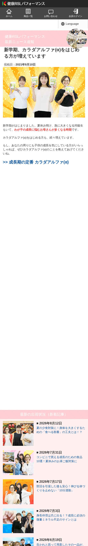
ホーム (9, 16)
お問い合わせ (51, 16)
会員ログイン (75, 16)
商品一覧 (28, 16)
